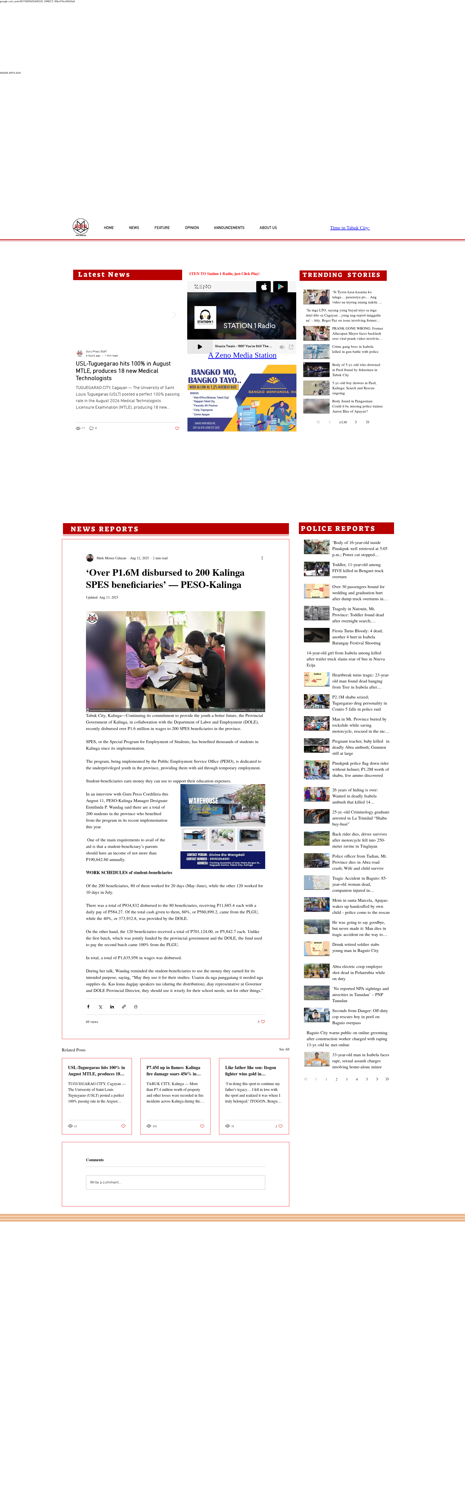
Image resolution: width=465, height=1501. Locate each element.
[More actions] (262, 558)
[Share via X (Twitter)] (100, 1006)
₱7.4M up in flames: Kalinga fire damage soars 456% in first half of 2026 (173, 1070)
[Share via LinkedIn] (112, 1006)
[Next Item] (174, 314)
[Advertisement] (145, 37)
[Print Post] (135, 1006)
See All (284, 1049)
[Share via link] (124, 1006)
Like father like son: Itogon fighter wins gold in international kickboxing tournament (250, 1070)
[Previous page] (330, 422)
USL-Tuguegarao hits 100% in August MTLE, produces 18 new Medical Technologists (96, 1070)
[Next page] (356, 422)
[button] (227, 398)
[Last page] (367, 422)
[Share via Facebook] (88, 1006)
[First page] (318, 422)
